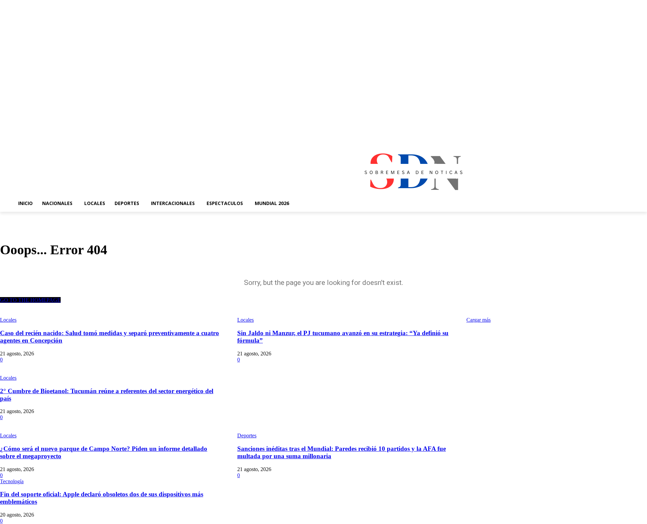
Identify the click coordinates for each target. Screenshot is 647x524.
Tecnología (12, 481)
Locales (8, 378)
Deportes (246, 435)
